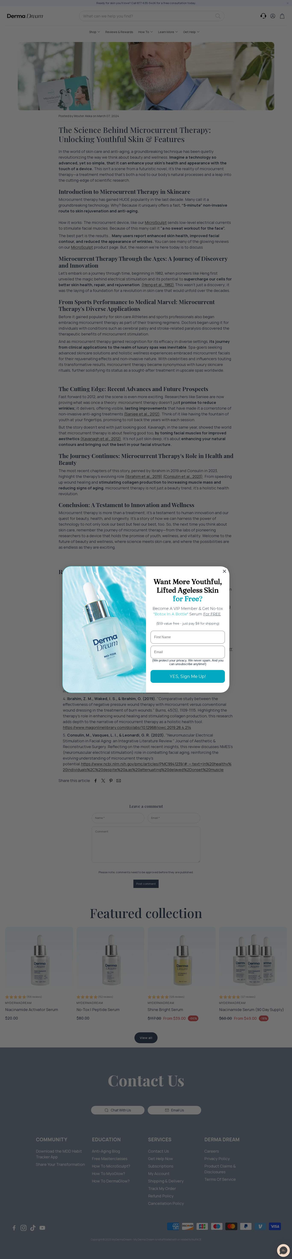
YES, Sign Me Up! (188, 676)
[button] (283, 1250)
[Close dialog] (224, 571)
